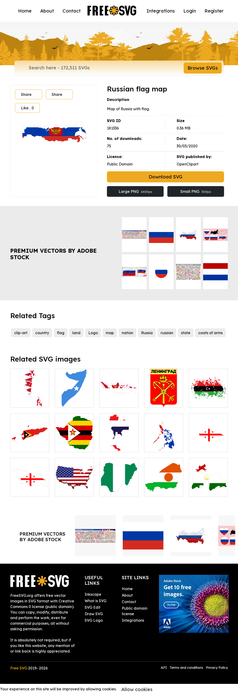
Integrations (161, 11)
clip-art (20, 332)
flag (60, 332)
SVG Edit (92, 607)
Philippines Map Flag (164, 443)
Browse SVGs (203, 68)
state (185, 332)
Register (214, 11)
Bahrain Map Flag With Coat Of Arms (29, 396)
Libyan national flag (208, 398)
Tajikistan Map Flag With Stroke (208, 485)
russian (167, 332)
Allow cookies (136, 689)
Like (27, 108)
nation (127, 332)
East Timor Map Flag (30, 443)
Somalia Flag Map (74, 398)
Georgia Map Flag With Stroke (30, 485)
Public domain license (134, 611)
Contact (72, 11)
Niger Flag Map (163, 490)
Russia (147, 332)
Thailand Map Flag (119, 443)
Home (25, 11)
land (76, 332)
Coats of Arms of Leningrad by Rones (163, 396)
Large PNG (135, 191)
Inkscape (93, 594)
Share (26, 94)
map (110, 332)
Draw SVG (94, 613)
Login (189, 11)
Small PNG (195, 191)
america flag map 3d (74, 487)
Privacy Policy (217, 668)
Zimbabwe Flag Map (74, 443)
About (47, 11)
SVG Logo (94, 620)
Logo (93, 332)
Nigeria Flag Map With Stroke (119, 485)
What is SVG (95, 600)
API (164, 668)
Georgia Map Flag (208, 443)
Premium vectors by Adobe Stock (53, 254)
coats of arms (210, 332)
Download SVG (165, 177)
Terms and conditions (186, 668)
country (42, 332)
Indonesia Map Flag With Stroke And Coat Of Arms (119, 393)
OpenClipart (187, 164)
